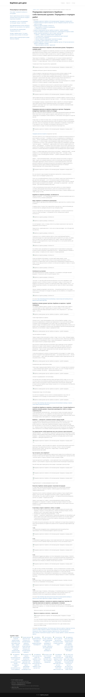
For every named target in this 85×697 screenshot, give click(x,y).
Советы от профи (55, 632)
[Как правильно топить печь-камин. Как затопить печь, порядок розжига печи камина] (69, 643)
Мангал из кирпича (60, 628)
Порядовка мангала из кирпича (40, 133)
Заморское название (47, 631)
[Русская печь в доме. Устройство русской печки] (58, 640)
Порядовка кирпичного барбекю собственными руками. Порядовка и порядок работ (53, 21)
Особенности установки (40, 28)
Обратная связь (15, 687)
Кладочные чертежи (70, 628)
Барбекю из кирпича (45, 629)
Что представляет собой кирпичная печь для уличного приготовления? (51, 36)
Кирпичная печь (56, 631)
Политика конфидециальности (18, 684)
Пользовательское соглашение (24, 682)
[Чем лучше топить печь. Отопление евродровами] (47, 657)
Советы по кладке (37, 629)
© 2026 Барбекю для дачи (17, 679)
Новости (68, 3)
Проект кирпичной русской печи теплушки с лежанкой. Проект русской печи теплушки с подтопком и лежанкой (20, 17)
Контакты (13, 682)
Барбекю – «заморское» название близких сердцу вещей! (48, 34)
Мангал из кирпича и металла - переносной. (45, 45)
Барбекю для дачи (18, 3)
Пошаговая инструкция (45, 632)
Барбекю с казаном (64, 632)
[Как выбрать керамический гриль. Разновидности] (37, 640)
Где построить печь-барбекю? (42, 37)
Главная (63, 3)
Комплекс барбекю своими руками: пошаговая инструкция (48, 39)
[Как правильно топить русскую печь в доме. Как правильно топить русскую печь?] (37, 660)
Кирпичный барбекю (42, 628)
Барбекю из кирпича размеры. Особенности (44, 25)
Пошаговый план (55, 629)
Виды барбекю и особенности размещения (45, 27)
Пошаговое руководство (64, 629)
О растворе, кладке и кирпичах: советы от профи (46, 40)
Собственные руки (52, 628)
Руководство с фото (37, 631)
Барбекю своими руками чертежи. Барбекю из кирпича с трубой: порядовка (51, 30)
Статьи (73, 3)
